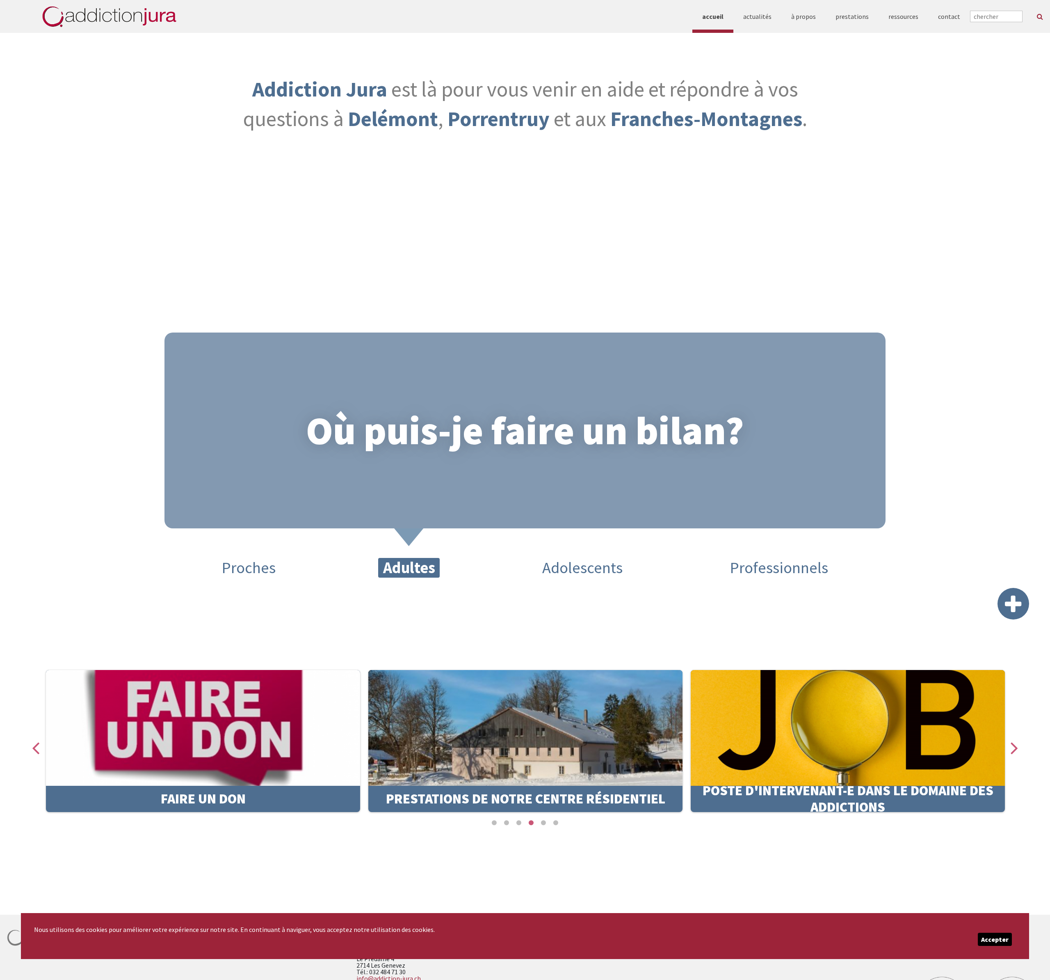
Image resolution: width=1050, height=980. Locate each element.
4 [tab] (531, 823)
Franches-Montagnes (706, 119)
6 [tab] (556, 823)
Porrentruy (498, 119)
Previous (36, 741)
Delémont (393, 119)
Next (1014, 741)
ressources (903, 16)
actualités (757, 16)
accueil (713, 16)
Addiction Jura (319, 89)
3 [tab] (519, 823)
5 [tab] (543, 823)
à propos (803, 16)
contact (949, 16)
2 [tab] (506, 823)
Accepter (995, 939)
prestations (852, 16)
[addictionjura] (109, 16)
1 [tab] (494, 823)
